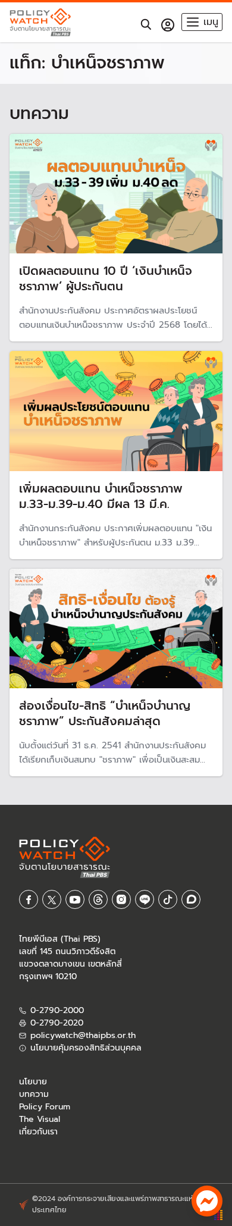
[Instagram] (121, 900)
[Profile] (168, 25)
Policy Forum (44, 1107)
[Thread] (98, 900)
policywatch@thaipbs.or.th (83, 1036)
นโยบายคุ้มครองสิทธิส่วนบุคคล (86, 1048)
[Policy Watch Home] (40, 22)
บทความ (34, 1095)
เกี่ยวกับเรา (38, 1132)
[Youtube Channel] (74, 900)
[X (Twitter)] (51, 900)
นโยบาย (33, 1082)
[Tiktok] (167, 900)
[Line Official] (144, 900)
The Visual (39, 1120)
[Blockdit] (190, 900)
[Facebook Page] (28, 900)
